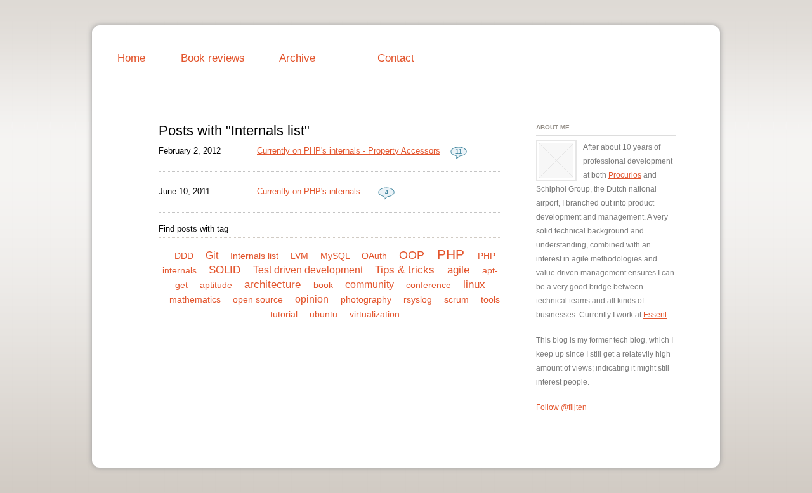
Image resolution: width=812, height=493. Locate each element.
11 (458, 151)
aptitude (216, 285)
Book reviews (213, 57)
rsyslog (417, 299)
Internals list (254, 256)
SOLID (224, 270)
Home (131, 57)
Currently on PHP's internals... (312, 191)
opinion (312, 299)
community (369, 284)
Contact (395, 57)
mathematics (195, 299)
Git (212, 255)
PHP (450, 254)
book (323, 285)
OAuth (374, 256)
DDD (183, 256)
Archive (297, 57)
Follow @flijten (561, 407)
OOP (411, 255)
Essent (655, 314)
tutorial (284, 314)
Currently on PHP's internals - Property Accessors (348, 150)
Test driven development (308, 270)
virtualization (375, 314)
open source (258, 299)
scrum (456, 299)
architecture (272, 285)
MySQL (335, 256)
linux (474, 285)
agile (458, 270)
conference (428, 285)
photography (366, 299)
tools (490, 299)
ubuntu (323, 314)
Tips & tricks (405, 270)
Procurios (624, 175)
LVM (299, 256)
